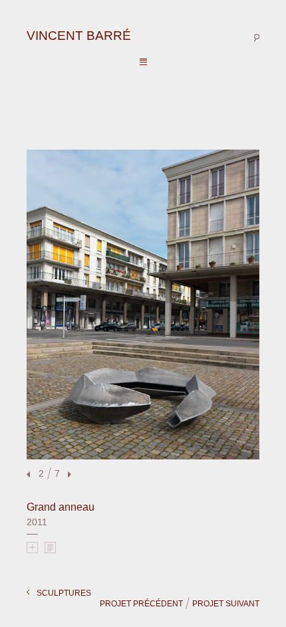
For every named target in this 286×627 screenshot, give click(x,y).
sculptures (64, 593)
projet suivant (225, 603)
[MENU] (143, 62)
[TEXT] (50, 547)
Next (68, 475)
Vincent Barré (79, 36)
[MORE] (32, 547)
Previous (30, 475)
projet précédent (141, 603)
